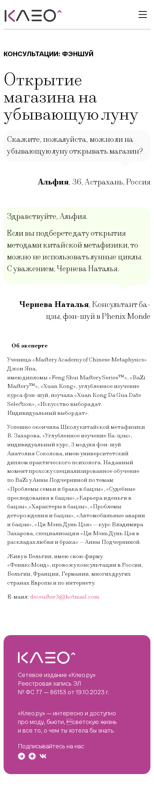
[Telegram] (21, 756)
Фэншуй (77, 54)
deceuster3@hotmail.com (65, 596)
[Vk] (43, 756)
